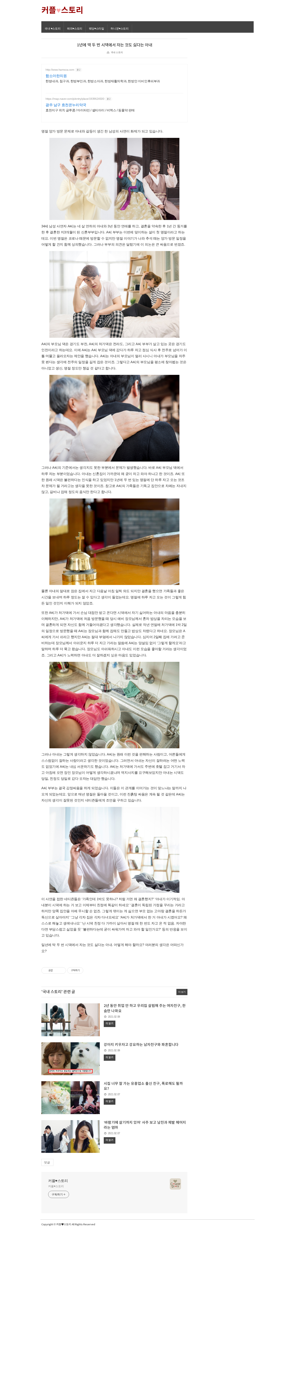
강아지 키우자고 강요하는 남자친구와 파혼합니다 (141, 1045)
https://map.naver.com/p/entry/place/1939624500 (75, 98)
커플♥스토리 (58, 1181)
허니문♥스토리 (119, 28)
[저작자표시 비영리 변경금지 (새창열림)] (88, 970)
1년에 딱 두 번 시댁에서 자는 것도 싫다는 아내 (114, 45)
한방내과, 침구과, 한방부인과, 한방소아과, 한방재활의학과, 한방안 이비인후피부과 (103, 81)
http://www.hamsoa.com (60, 69)
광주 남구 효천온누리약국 (66, 105)
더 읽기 (109, 1023)
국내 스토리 (117, 52)
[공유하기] (56, 970)
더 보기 (182, 992)
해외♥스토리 (74, 28)
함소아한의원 (56, 76)
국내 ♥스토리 (52, 28)
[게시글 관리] (61, 970)
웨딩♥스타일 (96, 28)
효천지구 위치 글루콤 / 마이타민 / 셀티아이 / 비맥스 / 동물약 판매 (90, 110)
